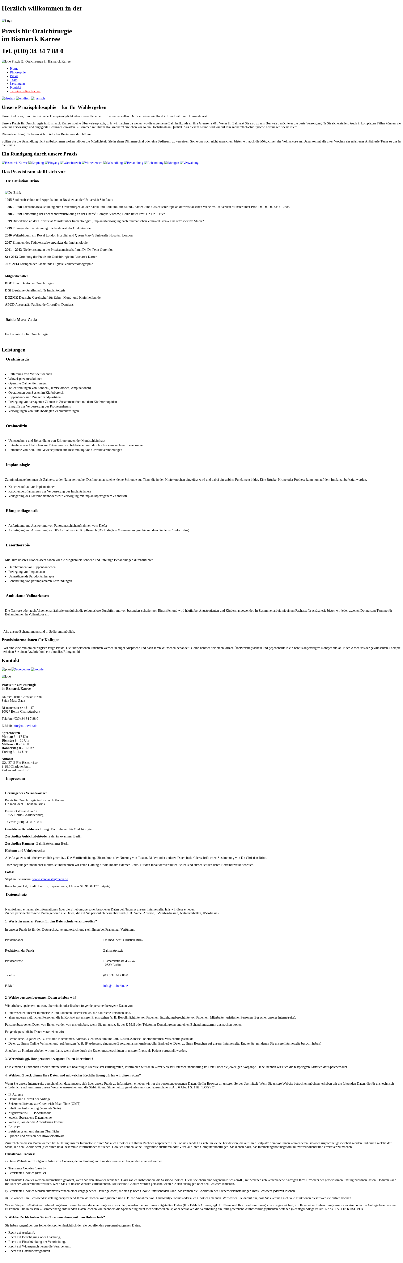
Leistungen (17, 83)
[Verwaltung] (189, 163)
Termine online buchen (25, 91)
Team (13, 80)
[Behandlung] (113, 163)
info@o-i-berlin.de (25, 725)
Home (14, 68)
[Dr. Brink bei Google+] (21, 669)
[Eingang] (52, 163)
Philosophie (18, 72)
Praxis (14, 76)
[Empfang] (36, 163)
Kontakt (15, 87)
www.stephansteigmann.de (50, 879)
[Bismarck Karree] (15, 163)
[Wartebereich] (71, 163)
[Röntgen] (172, 163)
